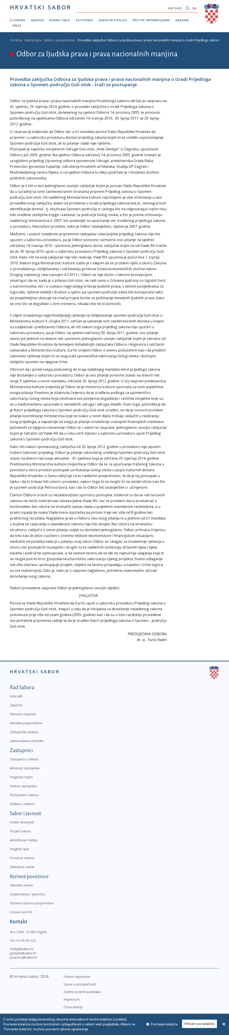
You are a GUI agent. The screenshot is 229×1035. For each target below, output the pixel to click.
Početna (16, 40)
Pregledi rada (19, 849)
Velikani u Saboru (22, 804)
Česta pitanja (73, 1007)
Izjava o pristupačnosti (80, 984)
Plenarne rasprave (23, 714)
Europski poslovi (113, 20)
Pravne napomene (77, 976)
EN (194, 8)
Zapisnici (16, 705)
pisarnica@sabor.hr (23, 957)
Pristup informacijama (151, 20)
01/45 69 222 (26, 940)
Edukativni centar (22, 867)
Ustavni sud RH (21, 912)
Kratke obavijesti (22, 822)
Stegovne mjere (21, 777)
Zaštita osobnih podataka (82, 992)
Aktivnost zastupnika (25, 768)
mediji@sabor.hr (21, 949)
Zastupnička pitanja (24, 732)
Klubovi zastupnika (23, 786)
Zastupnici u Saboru (24, 759)
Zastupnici (84, 20)
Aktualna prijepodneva (26, 723)
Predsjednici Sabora (24, 795)
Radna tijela (59, 20)
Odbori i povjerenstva (59, 40)
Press (17, 25)
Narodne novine (21, 885)
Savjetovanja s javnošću (27, 894)
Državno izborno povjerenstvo (32, 903)
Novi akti (16, 696)
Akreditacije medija (23, 840)
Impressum (72, 999)
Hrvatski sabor (41, 7)
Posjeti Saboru (20, 831)
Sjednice (37, 20)
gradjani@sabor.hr (23, 953)
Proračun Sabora (22, 858)
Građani (182, 20)
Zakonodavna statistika (27, 741)
